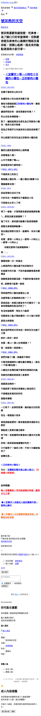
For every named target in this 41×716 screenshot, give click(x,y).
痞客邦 (21, 554)
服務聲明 (25, 681)
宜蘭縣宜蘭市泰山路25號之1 (21, 470)
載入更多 (5, 572)
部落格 (8, 62)
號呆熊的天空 (12, 21)
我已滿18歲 (5, 711)
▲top (3, 568)
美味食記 (18, 561)
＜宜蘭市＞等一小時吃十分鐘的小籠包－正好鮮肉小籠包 (21, 78)
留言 (26, 554)
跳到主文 (4, 27)
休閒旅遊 (19, 55)
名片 (7, 65)
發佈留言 (5, 586)
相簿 (7, 59)
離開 (13, 711)
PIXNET (10, 679)
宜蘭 (17, 564)
